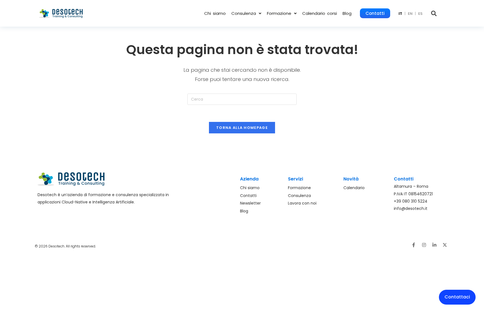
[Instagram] (424, 244)
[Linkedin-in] (434, 244)
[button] (246, 13)
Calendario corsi (319, 13)
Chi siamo (215, 13)
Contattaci (457, 297)
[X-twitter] (444, 244)
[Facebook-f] (413, 244)
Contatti (375, 13)
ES (420, 13)
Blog (347, 13)
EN (410, 13)
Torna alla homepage (242, 127)
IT (400, 13)
